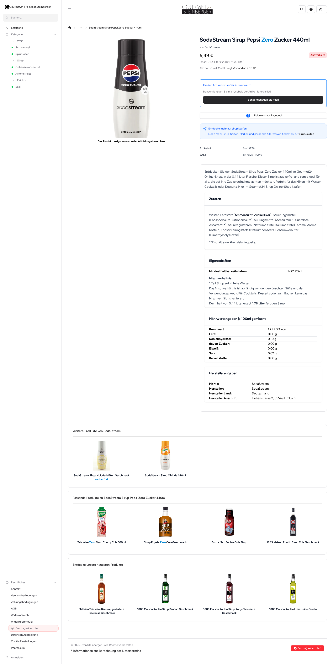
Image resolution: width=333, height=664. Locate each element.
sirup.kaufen (306, 134)
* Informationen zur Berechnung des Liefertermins (106, 651)
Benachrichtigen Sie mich (263, 99)
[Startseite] (70, 28)
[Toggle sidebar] (70, 9)
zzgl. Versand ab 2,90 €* (241, 68)
